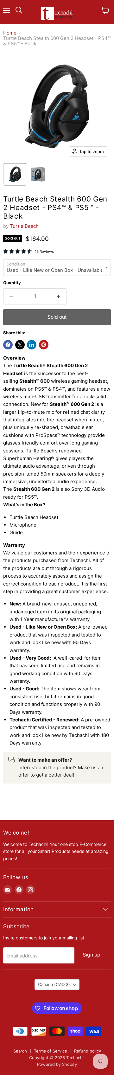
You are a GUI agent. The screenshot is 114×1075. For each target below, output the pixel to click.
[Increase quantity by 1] (59, 296)
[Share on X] (20, 344)
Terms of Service (50, 1050)
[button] (15, 174)
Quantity (12, 282)
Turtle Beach (24, 226)
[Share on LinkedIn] (31, 344)
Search (20, 1050)
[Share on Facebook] (8, 344)
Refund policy (87, 1050)
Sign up (91, 955)
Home (9, 32)
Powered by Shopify (57, 1064)
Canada (54, 984)
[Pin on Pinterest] (43, 344)
